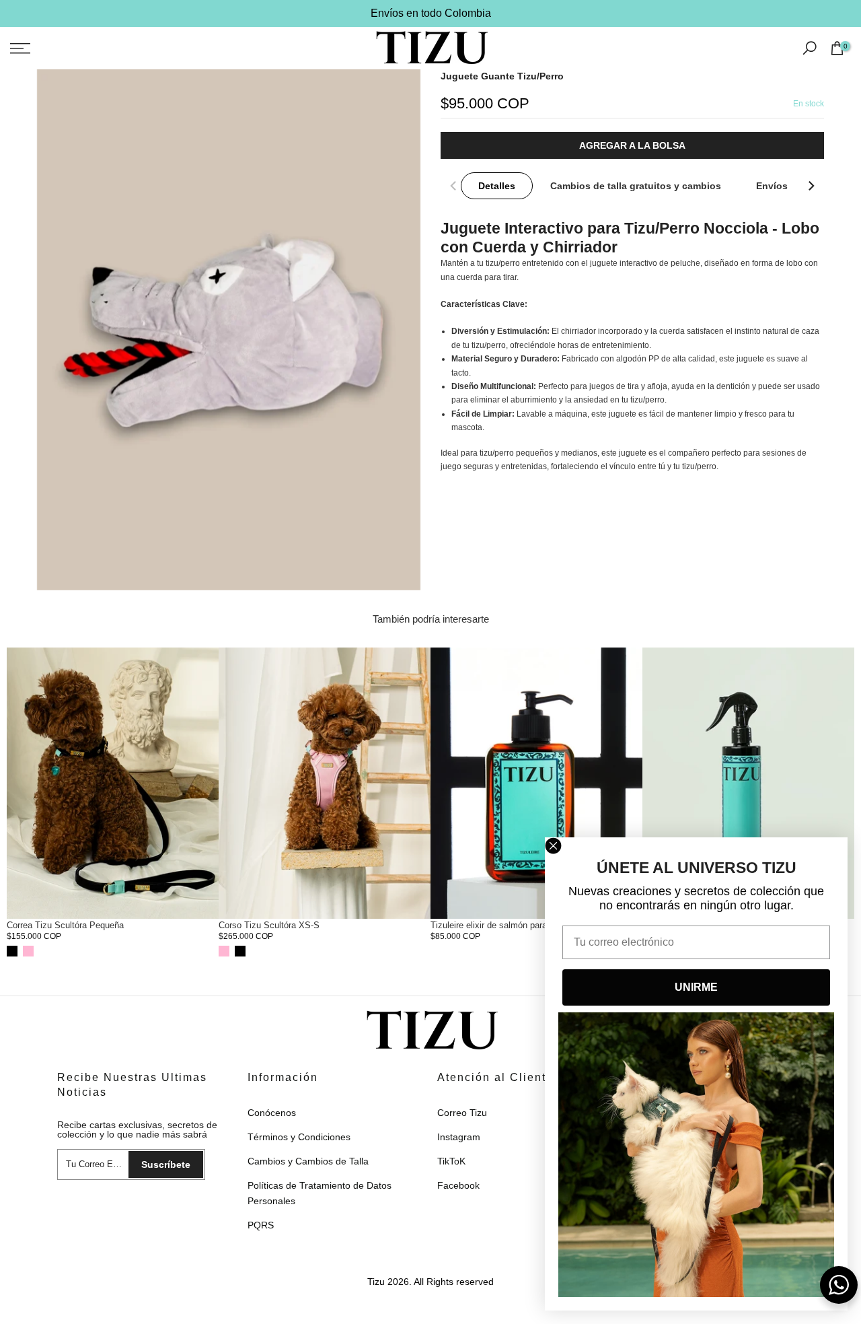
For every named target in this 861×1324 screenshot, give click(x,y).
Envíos (772, 185)
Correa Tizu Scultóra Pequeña (65, 925)
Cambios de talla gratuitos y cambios (635, 185)
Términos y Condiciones (299, 1136)
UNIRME (696, 987)
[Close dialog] (553, 845)
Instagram (458, 1136)
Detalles (496, 185)
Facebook (458, 1185)
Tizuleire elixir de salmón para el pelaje (506, 925)
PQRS (261, 1225)
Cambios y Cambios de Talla (308, 1161)
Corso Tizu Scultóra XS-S (269, 925)
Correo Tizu (462, 1112)
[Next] (810, 185)
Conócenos (272, 1112)
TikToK (451, 1161)
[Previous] (454, 185)
